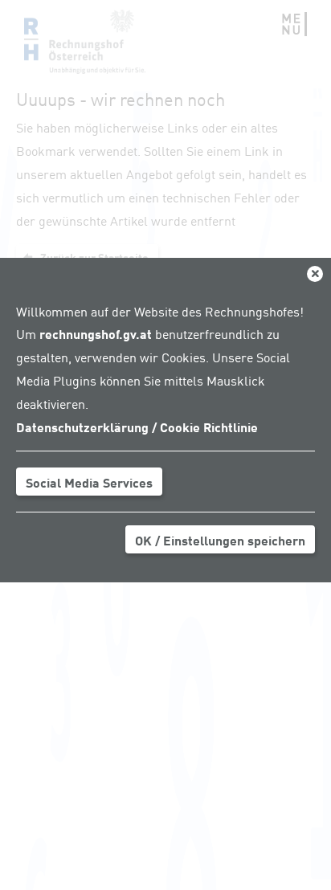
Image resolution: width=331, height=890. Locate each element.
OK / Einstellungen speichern (220, 539)
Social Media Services (89, 482)
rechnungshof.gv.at (95, 333)
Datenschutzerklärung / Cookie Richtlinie (137, 426)
